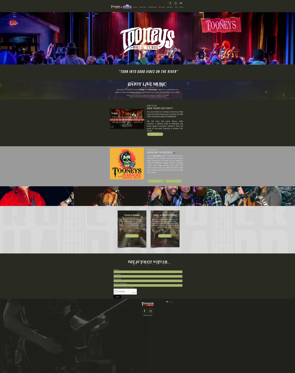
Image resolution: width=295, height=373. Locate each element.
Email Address (117, 274)
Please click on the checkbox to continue (124, 288)
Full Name (117, 269)
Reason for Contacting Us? (121, 283)
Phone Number (118, 279)
